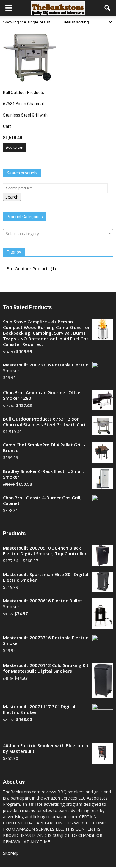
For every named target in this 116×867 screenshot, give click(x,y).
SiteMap (11, 853)
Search (11, 197)
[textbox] (58, 233)
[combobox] (58, 233)
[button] (107, 8)
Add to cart (14, 147)
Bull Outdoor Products (28, 268)
